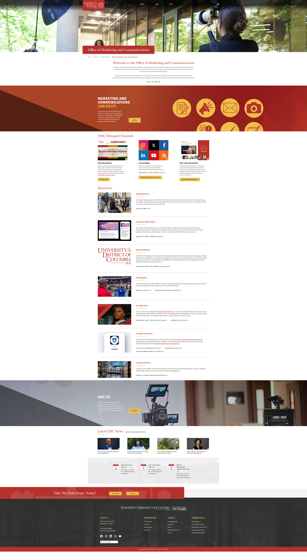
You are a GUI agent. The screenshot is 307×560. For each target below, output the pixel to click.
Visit (171, 4)
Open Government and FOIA (199, 527)
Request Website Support (190, 179)
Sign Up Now (103, 179)
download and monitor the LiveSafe (165, 344)
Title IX (169, 533)
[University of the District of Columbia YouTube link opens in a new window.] (120, 536)
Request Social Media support (150, 177)
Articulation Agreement (198, 530)
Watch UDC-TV (134, 411)
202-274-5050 (111, 531)
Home (90, 57)
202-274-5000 (108, 528)
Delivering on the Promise (165, 312)
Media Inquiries (148, 527)
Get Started (134, 120)
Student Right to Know (173, 530)
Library (169, 527)
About (96, 57)
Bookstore (170, 524)
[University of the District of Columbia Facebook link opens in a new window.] (101, 536)
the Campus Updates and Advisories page (187, 340)
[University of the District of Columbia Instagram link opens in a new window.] (106, 536)
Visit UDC (132, 493)
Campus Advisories (172, 522)
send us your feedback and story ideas (111, 174)
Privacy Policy (195, 522)
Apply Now (115, 493)
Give (156, 4)
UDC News (147, 524)
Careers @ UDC (148, 522)
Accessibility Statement (198, 524)
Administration (105, 57)
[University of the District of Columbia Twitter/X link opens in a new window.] (115, 536)
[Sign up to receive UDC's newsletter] (113, 150)
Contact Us (147, 530)
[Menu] (217, 4)
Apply (142, 4)
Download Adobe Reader (198, 533)
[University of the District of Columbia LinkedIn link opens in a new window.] (110, 536)
